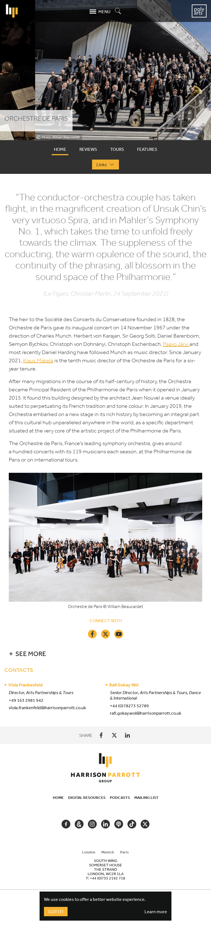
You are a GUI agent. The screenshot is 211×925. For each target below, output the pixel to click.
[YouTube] (118, 634)
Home (58, 797)
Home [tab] (60, 149)
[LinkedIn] (127, 735)
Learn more (156, 911)
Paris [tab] (124, 852)
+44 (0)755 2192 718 (107, 878)
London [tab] (88, 852)
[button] (102, 653)
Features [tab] (147, 149)
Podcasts (120, 797)
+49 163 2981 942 (26, 700)
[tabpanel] (105, 456)
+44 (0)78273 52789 (129, 705)
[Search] (118, 11)
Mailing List (146, 797)
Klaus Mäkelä (38, 360)
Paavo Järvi (176, 344)
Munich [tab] (107, 852)
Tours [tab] (117, 149)
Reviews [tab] (88, 149)
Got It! (55, 911)
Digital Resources (87, 797)
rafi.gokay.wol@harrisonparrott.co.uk (145, 713)
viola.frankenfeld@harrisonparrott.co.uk (47, 707)
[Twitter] (105, 634)
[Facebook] (92, 634)
